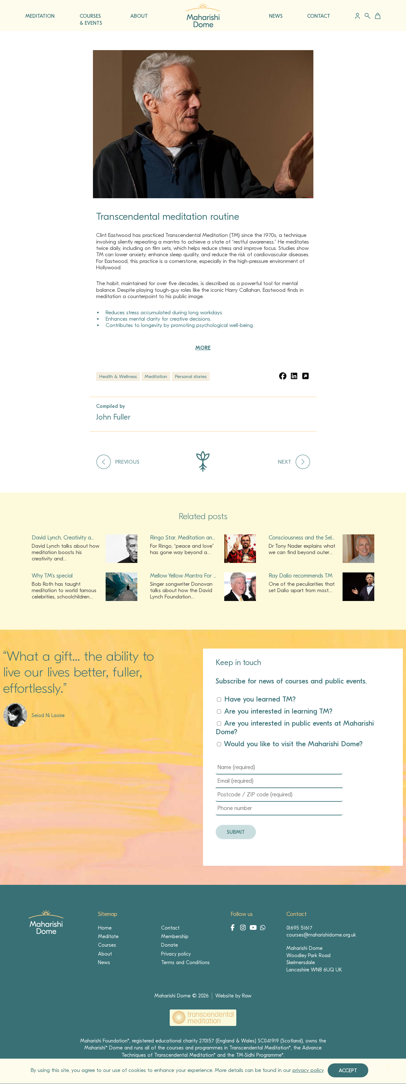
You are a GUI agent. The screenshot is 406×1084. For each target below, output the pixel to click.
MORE (203, 348)
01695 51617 (299, 928)
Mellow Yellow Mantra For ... (183, 575)
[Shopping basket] (377, 16)
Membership (174, 936)
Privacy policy (176, 954)
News (104, 962)
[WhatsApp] (263, 928)
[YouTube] (254, 928)
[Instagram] (244, 928)
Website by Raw (233, 996)
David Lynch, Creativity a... (63, 537)
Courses (107, 945)
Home (105, 928)
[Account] (357, 16)
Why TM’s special (52, 575)
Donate (169, 945)
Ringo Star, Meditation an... (182, 537)
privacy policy (308, 1070)
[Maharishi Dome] (203, 26)
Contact (170, 928)
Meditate (108, 936)
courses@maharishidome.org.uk (321, 935)
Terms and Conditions (185, 962)
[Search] (367, 16)
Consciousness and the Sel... (302, 537)
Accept (348, 1071)
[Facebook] (235, 928)
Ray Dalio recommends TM (300, 575)
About (105, 954)
